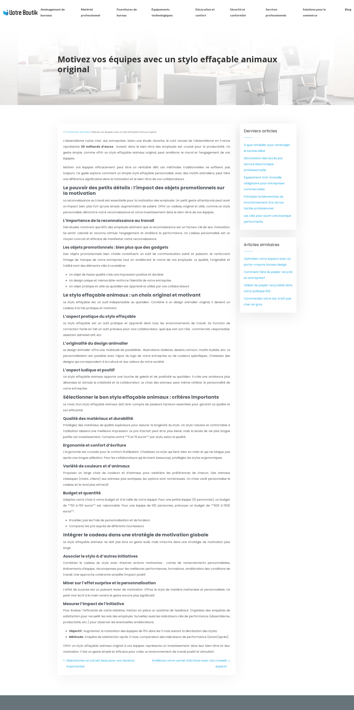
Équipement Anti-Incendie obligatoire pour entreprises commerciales (264, 183)
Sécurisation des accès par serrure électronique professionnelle (263, 164)
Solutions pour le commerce (314, 12)
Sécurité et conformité (238, 12)
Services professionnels (276, 12)
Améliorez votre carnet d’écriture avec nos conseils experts (189, 663)
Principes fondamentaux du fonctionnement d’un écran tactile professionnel (264, 202)
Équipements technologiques (162, 12)
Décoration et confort (205, 12)
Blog (348, 9)
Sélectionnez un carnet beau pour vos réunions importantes (100, 663)
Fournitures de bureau (127, 12)
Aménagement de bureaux (53, 12)
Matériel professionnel (90, 12)
